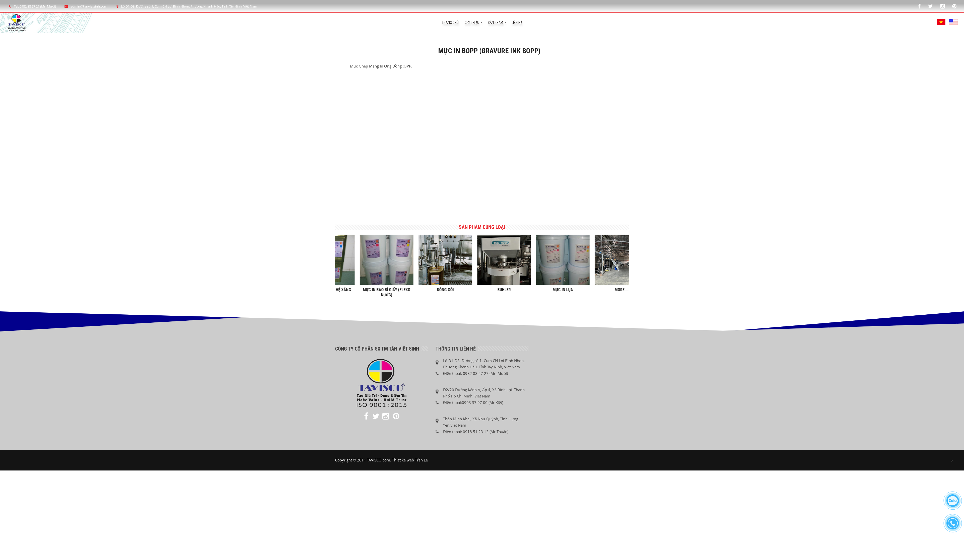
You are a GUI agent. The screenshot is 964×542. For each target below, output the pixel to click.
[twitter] (930, 6)
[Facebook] (919, 6)
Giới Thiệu (472, 23)
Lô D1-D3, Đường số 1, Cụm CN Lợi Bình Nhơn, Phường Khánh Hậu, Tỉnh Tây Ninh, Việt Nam (189, 6)
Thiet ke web (403, 459)
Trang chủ (450, 23)
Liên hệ (517, 23)
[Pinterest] (954, 6)
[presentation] (333, 260)
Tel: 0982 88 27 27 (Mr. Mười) (35, 6)
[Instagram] (942, 6)
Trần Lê (421, 459)
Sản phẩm (495, 23)
